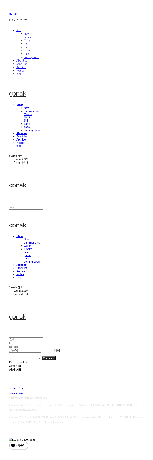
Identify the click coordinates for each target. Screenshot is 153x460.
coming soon (31, 57)
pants (27, 50)
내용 (57, 350)
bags (26, 53)
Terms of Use (16, 388)
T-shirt (28, 43)
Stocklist (21, 63)
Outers (28, 40)
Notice (20, 70)
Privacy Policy (16, 392)
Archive (21, 67)
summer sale (31, 37)
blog (18, 73)
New (26, 33)
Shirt (27, 47)
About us (21, 60)
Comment (48, 358)
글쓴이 (13, 350)
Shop (19, 30)
